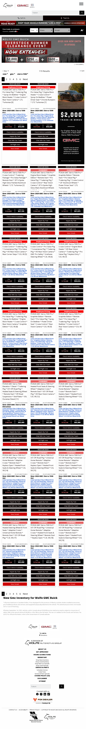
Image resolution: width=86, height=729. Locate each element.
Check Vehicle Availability (15, 132)
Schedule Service (42, 670)
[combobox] (34, 30)
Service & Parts (42, 667)
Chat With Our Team (15, 140)
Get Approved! (42, 652)
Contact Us (13, 710)
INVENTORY (42, 657)
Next (25, 79)
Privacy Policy (35, 710)
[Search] (81, 13)
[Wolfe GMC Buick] (19, 5)
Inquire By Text (15, 136)
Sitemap (42, 681)
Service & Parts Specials (42, 674)
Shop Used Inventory (42, 662)
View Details (15, 149)
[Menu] (81, 4)
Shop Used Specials (42, 665)
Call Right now (15, 144)
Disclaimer (42, 678)
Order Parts (42, 672)
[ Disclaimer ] (78, 64)
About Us (42, 649)
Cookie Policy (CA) (42, 676)
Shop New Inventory (42, 660)
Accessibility (23, 710)
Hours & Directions (42, 655)
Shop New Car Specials (42, 663)
